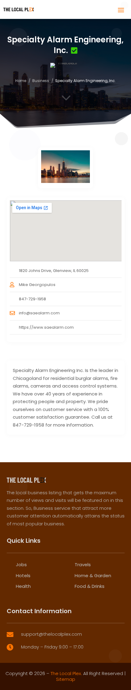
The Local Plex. (66, 673)
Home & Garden (93, 575)
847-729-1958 (32, 299)
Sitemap (65, 679)
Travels (83, 564)
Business (40, 80)
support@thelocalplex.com (51, 634)
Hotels (23, 575)
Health (23, 586)
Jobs (21, 564)
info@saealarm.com (39, 313)
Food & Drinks (89, 586)
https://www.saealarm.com (46, 327)
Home (20, 80)
